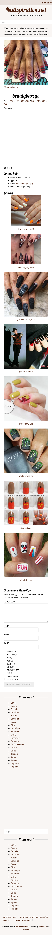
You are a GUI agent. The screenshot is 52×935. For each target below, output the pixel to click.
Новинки (15, 732)
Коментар (9, 602)
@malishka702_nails (26, 319)
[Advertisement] (26, 139)
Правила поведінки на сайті (34, 917)
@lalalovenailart (26, 476)
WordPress (43, 926)
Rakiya (26, 929)
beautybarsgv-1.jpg (24, 184)
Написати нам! (9, 917)
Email (7, 635)
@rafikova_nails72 (26, 229)
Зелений (15, 719)
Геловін (14, 709)
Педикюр (15, 741)
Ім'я (6, 626)
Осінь (13, 735)
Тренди (14, 754)
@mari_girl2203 (26, 372)
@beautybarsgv (11, 87)
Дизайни (15, 712)
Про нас (6, 920)
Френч (14, 760)
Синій (13, 751)
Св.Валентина (17, 744)
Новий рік (15, 728)
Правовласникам (22, 920)
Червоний (15, 763)
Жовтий (14, 716)
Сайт (6, 643)
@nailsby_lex (26, 580)
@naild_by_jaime (26, 267)
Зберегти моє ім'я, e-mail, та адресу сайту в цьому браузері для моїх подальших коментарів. (13, 665)
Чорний (14, 767)
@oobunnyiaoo (26, 424)
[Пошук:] (26, 22)
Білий (13, 703)
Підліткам (15, 738)
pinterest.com (26, 528)
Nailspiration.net (26, 10)
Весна (14, 706)
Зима (13, 722)
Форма (14, 757)
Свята (14, 747)
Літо (13, 725)
